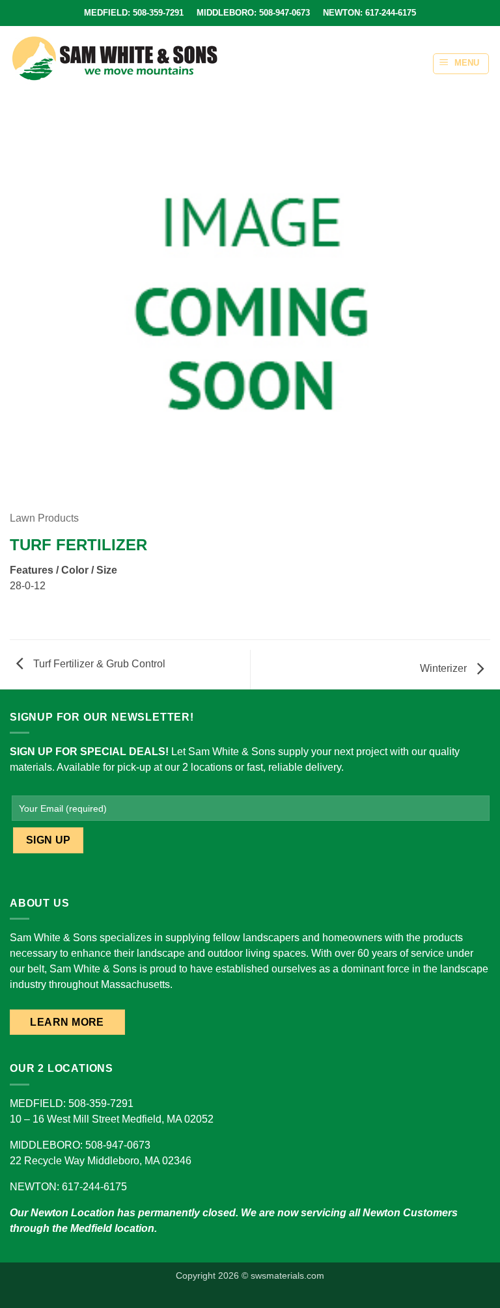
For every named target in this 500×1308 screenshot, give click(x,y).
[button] (461, 63)
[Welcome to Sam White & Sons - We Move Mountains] (115, 58)
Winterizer (444, 668)
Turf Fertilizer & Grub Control (98, 663)
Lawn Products (44, 518)
